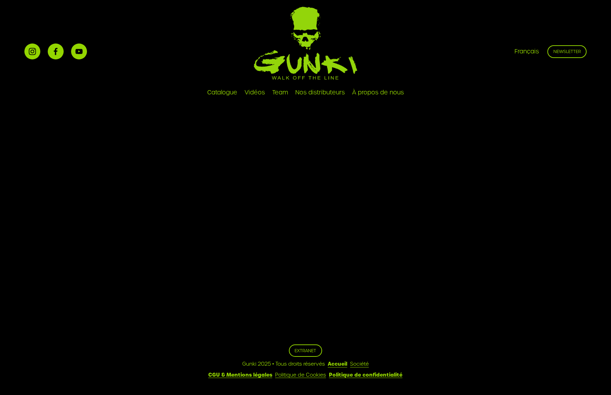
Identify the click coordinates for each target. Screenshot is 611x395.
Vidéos (255, 92)
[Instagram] (32, 51)
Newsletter (567, 51)
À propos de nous (378, 92)
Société (359, 364)
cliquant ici (167, 163)
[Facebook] (56, 51)
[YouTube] (79, 51)
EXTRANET (305, 350)
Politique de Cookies (300, 375)
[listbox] (522, 51)
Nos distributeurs (320, 92)
